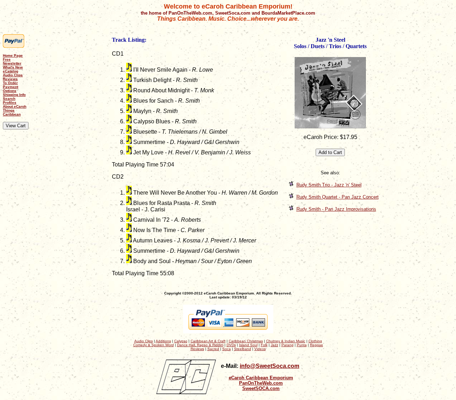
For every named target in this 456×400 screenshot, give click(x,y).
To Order (10, 83)
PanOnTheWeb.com (261, 383)
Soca (226, 349)
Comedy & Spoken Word (153, 345)
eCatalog (10, 71)
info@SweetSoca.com (269, 366)
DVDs (231, 345)
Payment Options (10, 89)
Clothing (315, 341)
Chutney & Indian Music (285, 341)
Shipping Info (14, 95)
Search (9, 99)
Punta (302, 345)
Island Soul (248, 345)
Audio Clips (13, 75)
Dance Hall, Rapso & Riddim (200, 345)
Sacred (213, 349)
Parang (287, 345)
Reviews (10, 79)
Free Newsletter (12, 61)
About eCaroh (14, 106)
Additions (163, 341)
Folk (264, 345)
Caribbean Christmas (246, 341)
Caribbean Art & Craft (208, 341)
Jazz (274, 345)
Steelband (242, 349)
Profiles (9, 102)
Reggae (316, 345)
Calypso (180, 341)
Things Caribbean (12, 112)
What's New (13, 67)
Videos (260, 349)
